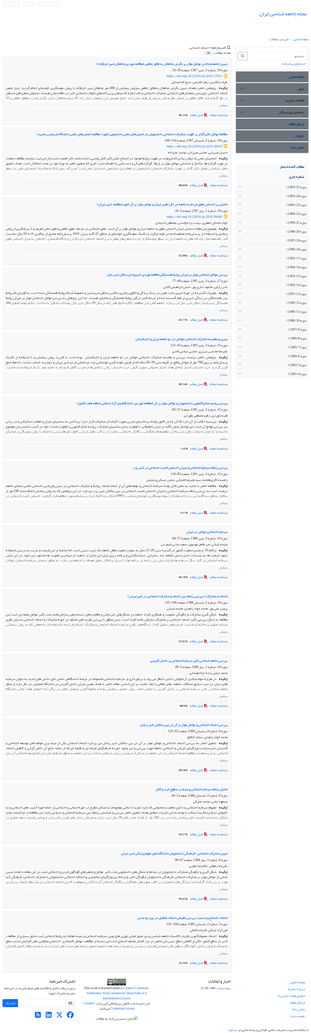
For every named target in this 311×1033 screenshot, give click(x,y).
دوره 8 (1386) (297, 338)
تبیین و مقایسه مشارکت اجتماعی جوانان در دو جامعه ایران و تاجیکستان (181, 339)
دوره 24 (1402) (296, 196)
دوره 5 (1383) (297, 365)
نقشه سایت (297, 1016)
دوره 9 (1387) (297, 329)
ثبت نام (29, 3)
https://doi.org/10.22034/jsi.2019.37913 (194, 76)
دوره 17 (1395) (296, 258)
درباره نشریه (296, 989)
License (129, 1008)
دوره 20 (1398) (296, 231)
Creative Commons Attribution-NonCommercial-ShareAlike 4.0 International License (117, 993)
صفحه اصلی (300, 39)
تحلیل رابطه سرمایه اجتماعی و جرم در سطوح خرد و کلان (192, 789)
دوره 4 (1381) (297, 374)
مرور (301, 88)
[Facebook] (70, 1016)
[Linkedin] (49, 1016)
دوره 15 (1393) (296, 276)
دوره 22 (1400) (296, 214)
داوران (299, 135)
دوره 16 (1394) (296, 267)
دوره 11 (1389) (296, 311)
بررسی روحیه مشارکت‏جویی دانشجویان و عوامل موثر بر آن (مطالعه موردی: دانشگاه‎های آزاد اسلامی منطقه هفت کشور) (152, 403)
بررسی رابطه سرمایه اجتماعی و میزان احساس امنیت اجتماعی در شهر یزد (180, 467)
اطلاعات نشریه (294, 100)
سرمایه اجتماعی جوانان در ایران (207, 532)
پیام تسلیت (223, 988)
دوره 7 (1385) (297, 347)
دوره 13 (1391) (296, 294)
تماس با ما (297, 147)
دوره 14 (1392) (296, 285)
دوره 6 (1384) (297, 356)
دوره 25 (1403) (296, 187)
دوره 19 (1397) (296, 240)
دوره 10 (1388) (296, 320)
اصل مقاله (191, 115)
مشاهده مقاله (219, 115)
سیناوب (232, 1030)
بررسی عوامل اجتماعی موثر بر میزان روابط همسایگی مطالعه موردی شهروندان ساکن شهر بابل (167, 274)
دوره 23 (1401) (296, 205)
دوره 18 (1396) (296, 249)
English (10, 3)
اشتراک (10, 1003)
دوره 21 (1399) (296, 222)
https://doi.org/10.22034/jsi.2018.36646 (194, 217)
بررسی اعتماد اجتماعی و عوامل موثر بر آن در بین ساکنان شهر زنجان (184, 725)
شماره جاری (296, 177)
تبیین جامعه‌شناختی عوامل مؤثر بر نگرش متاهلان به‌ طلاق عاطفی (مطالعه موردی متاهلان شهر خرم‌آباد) (162, 64)
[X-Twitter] (59, 1016)
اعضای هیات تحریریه (291, 996)
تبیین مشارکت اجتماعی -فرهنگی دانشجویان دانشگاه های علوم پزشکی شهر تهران (174, 853)
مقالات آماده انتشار (292, 167)
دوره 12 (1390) (296, 303)
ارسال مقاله (296, 124)
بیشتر (223, 105)
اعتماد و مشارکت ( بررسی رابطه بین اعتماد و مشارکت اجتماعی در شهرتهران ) (178, 596)
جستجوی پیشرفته (294, 63)
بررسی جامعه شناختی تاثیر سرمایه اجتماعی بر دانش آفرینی (189, 660)
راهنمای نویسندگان (291, 112)
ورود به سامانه (47, 3)
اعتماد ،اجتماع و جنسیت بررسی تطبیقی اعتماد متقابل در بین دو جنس (182, 918)
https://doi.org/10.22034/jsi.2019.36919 (194, 146)
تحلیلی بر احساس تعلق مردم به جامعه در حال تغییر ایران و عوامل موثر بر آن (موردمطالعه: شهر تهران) (162, 204)
